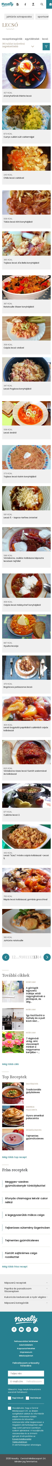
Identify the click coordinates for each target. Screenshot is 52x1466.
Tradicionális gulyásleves (33, 1091)
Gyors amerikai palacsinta (35, 1117)
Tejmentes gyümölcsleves (35, 1137)
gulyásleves (32, 1083)
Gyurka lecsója (11, 646)
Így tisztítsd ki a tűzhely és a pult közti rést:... (35, 1018)
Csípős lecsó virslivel (14, 347)
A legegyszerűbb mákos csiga (24, 1215)
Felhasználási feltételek (26, 1341)
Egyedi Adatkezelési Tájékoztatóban (21, 1440)
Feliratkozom (34, 1381)
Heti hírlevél (35, 1398)
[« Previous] (5, 958)
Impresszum (26, 1352)
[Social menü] (25, 4)
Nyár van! (31, 982)
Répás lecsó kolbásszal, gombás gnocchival (25, 899)
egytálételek (32, 39)
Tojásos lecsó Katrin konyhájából (20, 476)
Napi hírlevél (17, 1398)
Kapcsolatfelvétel (26, 1348)
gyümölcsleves (33, 1130)
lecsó (45, 39)
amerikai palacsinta (31, 1108)
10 (23, 957)
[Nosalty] (7, 4)
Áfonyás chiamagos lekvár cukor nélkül (26, 1200)
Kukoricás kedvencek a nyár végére (25, 1297)
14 (39, 957)
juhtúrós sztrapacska (19, 16)
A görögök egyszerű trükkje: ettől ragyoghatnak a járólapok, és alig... (35, 995)
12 (31, 957)
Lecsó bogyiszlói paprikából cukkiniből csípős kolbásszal (26, 729)
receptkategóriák (12, 39)
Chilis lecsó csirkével (14, 177)
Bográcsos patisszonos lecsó (18, 687)
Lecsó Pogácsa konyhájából (17, 388)
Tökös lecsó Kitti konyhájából (18, 221)
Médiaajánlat (26, 1355)
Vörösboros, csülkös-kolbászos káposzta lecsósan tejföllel (24, 560)
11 (27, 957)
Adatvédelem (26, 1345)
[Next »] (47, 958)
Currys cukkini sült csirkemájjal (19, 136)
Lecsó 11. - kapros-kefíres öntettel (20, 517)
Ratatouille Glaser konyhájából (19, 306)
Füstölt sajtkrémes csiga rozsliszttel (21, 1255)
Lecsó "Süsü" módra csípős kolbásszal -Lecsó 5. (26, 857)
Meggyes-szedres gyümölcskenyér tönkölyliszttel (25, 1183)
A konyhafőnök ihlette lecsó (18, 95)
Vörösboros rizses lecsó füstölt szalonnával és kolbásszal (25, 772)
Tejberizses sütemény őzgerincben (27, 1227)
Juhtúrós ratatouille (13, 940)
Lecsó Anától (10, 432)
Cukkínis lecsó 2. (12, 815)
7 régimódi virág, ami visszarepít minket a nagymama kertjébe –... (33, 1045)
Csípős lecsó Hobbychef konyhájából (22, 605)
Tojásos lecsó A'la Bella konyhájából (21, 262)
